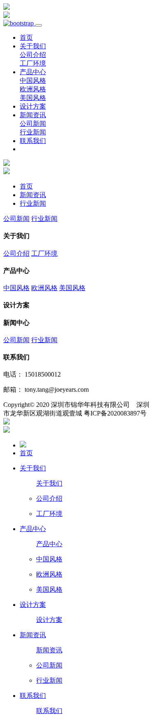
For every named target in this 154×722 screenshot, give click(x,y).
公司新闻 (33, 123)
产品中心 (33, 71)
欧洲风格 (33, 89)
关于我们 (33, 46)
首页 (26, 37)
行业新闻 (33, 132)
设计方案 (33, 106)
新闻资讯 (33, 114)
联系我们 (33, 140)
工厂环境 (33, 63)
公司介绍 (33, 54)
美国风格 (33, 97)
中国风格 (33, 80)
